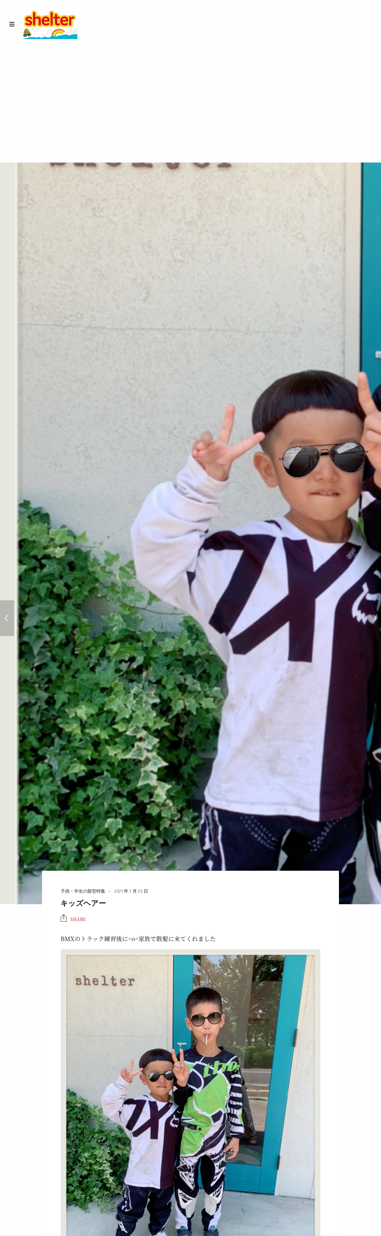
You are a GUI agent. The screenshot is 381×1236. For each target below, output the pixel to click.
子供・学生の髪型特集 (83, 891)
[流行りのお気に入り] (7, 618)
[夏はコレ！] (374, 618)
